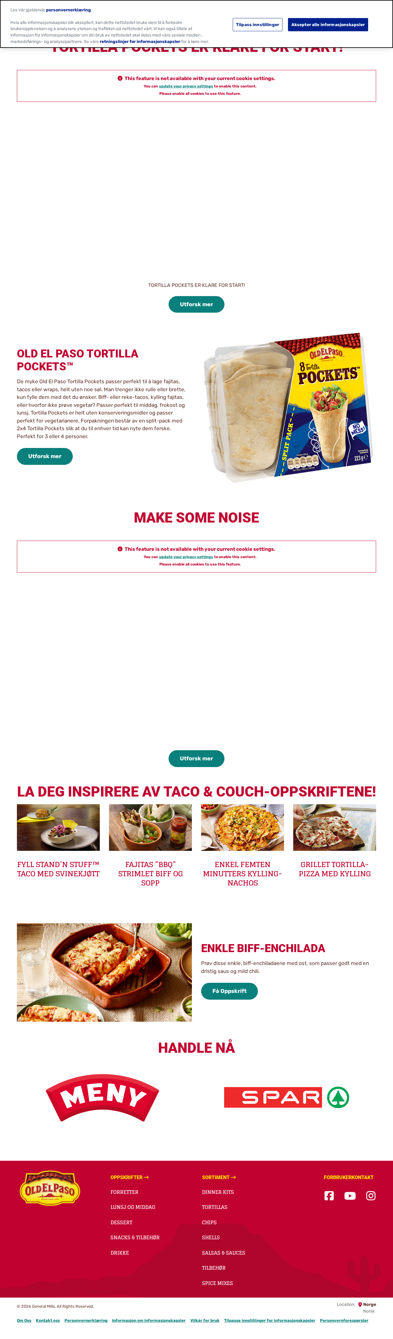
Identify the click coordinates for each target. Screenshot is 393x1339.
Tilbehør (214, 1268)
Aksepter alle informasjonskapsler (328, 24)
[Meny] (104, 1097)
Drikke (120, 1252)
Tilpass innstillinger (257, 24)
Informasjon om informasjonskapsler (149, 1320)
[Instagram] (371, 1196)
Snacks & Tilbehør (135, 1237)
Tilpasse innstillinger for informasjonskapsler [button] (269, 1320)
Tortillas (215, 1207)
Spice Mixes (217, 1283)
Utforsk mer (196, 304)
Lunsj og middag (133, 1207)
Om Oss (24, 1320)
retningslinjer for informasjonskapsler (140, 41)
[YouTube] (350, 1196)
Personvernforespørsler (344, 1320)
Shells (211, 1237)
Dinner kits (218, 1192)
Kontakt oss (48, 1320)
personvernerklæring (68, 9)
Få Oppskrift (229, 991)
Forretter (124, 1192)
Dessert (121, 1222)
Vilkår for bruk (205, 1320)
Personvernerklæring (85, 1320)
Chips (209, 1222)
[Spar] (288, 1097)
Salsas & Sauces (223, 1252)
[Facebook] (329, 1196)
